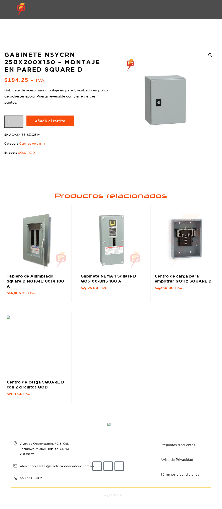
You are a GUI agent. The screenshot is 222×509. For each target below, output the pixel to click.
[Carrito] (193, 10)
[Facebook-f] (97, 466)
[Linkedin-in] (119, 466)
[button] (207, 9)
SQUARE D (26, 152)
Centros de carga (32, 143)
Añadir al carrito (50, 121)
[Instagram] (108, 466)
